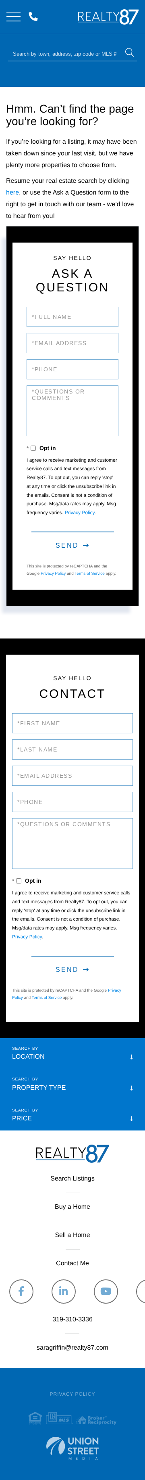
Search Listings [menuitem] (72, 1178)
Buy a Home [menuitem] (72, 1207)
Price (22, 1118)
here (12, 192)
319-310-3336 (35, 17)
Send (67, 545)
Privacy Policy (80, 512)
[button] (129, 53)
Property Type (39, 1087)
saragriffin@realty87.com (72, 1347)
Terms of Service (89, 573)
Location (28, 1056)
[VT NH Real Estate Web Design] (72, 1448)
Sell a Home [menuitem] (72, 1235)
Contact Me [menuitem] (72, 1263)
